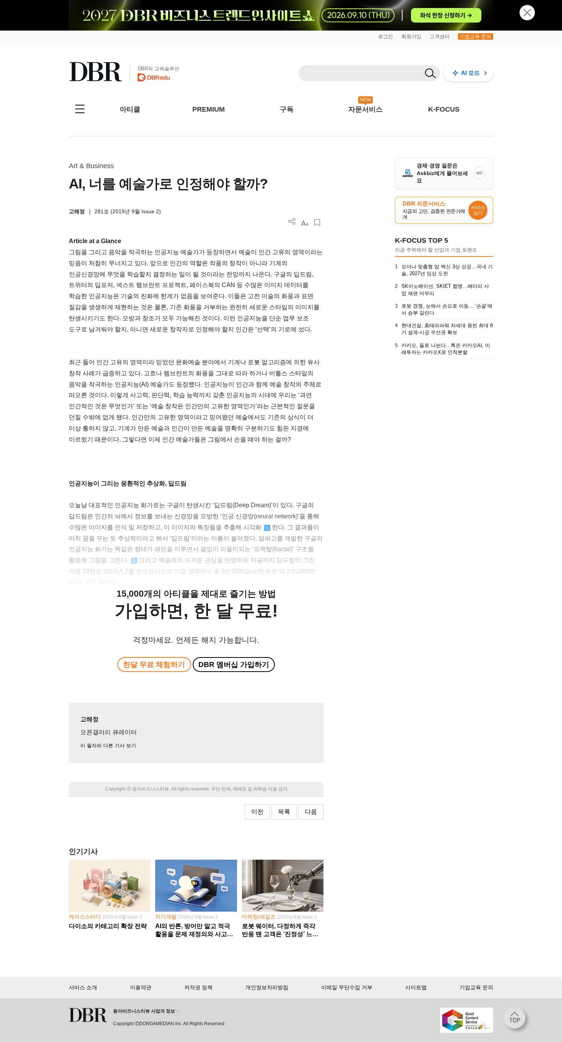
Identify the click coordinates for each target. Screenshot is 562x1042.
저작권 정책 (198, 987)
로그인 (385, 36)
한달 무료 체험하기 (154, 665)
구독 (287, 109)
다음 (311, 811)
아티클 (130, 109)
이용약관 (140, 987)
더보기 (292, 221)
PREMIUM (208, 109)
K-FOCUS (444, 109)
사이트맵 (416, 987)
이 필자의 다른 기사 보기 (108, 745)
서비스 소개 (83, 987)
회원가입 (411, 36)
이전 (257, 811)
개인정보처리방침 (266, 987)
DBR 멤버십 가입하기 (233, 665)
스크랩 (317, 222)
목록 (284, 811)
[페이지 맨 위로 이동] (517, 1020)
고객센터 (440, 36)
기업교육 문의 (475, 36)
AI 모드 (470, 73)
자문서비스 (365, 109)
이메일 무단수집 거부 (346, 987)
